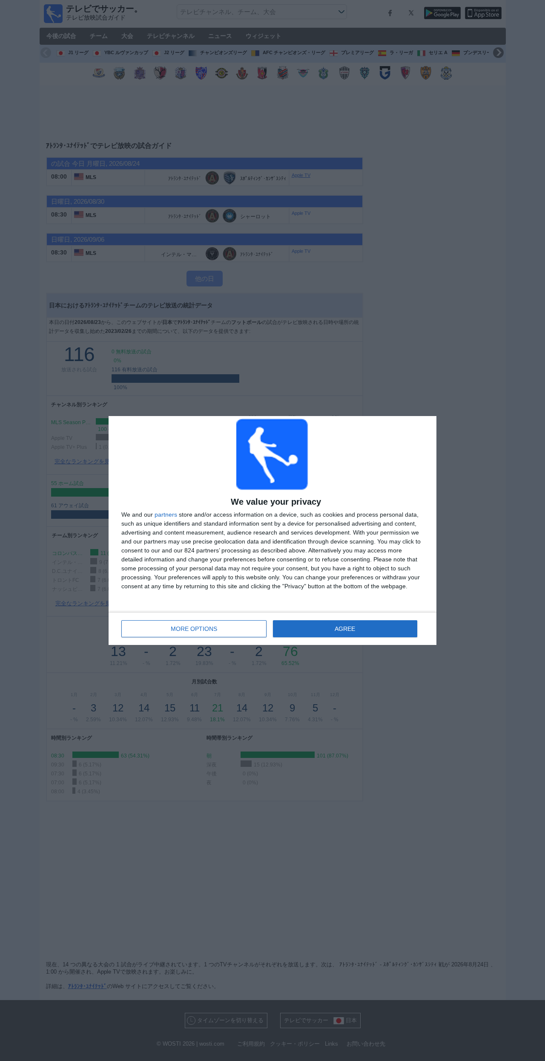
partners (166, 514)
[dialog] (272, 530)
